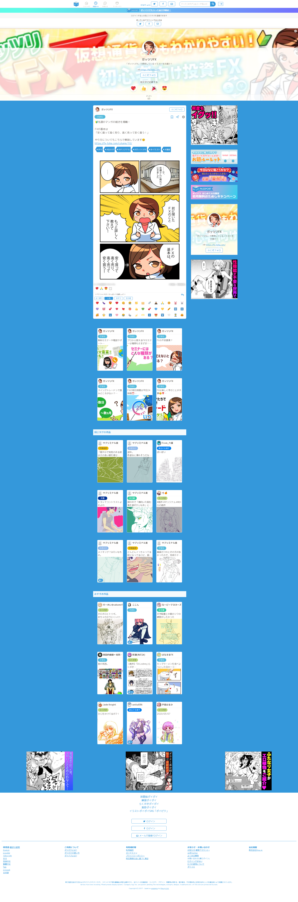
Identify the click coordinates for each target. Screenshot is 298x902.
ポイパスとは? (71, 855)
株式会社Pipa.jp (255, 850)
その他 (128, 298)
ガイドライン (131, 853)
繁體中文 (7, 864)
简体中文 (7, 861)
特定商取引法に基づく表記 (137, 858)
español (6, 853)
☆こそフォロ (149, 75)
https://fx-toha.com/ (150, 69)
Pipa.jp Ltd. (164, 888)
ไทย (4, 867)
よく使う (99, 298)
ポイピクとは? (71, 850)
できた (100, 116)
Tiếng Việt (7, 855)
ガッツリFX (149, 59)
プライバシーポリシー (135, 855)
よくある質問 (193, 855)
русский (6, 869)
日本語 (6, 872)
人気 (109, 298)
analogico (154, 888)
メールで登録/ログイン (150, 835)
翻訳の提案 (15, 847)
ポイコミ (191, 867)
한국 (5, 858)
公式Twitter (192, 853)
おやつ (118, 298)
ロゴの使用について (195, 864)
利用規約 (129, 850)
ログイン (150, 821)
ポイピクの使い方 (72, 853)
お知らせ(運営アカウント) (198, 850)
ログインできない (194, 861)
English (6, 850)
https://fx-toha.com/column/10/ (113, 143)
